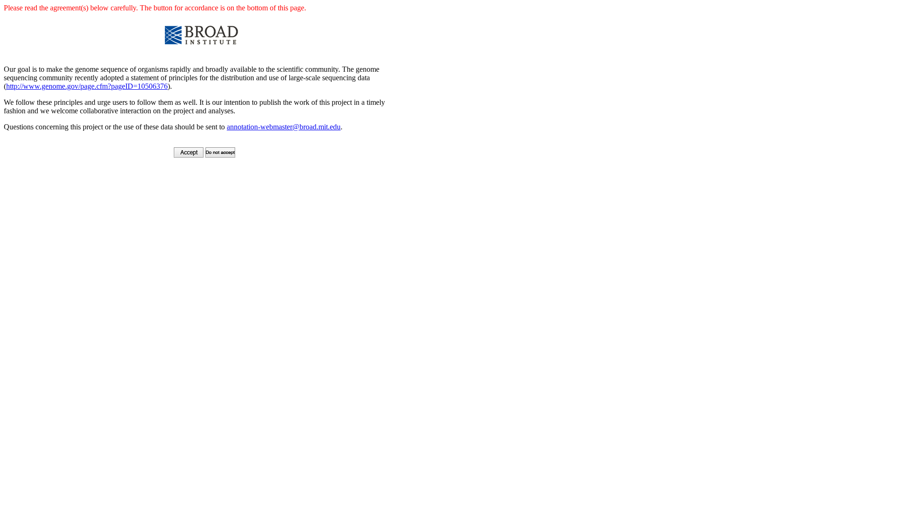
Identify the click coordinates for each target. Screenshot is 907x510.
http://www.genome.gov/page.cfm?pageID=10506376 (87, 86)
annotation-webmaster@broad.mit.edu (284, 127)
